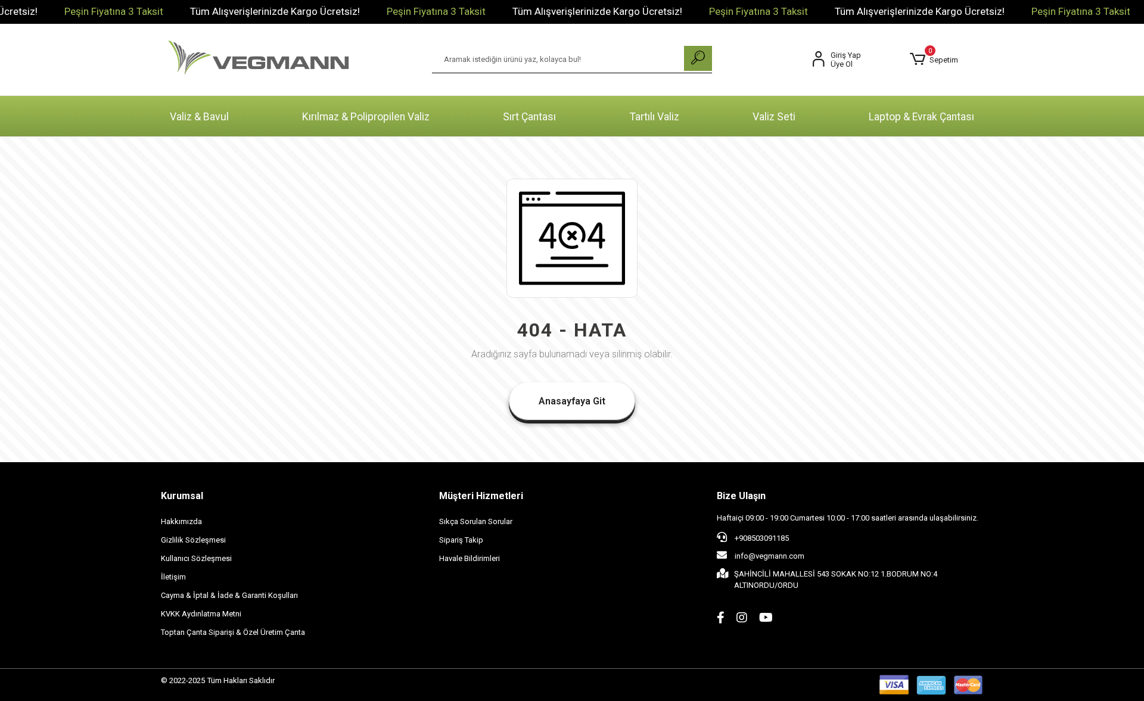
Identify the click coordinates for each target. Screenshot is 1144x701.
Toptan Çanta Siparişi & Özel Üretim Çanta (233, 632)
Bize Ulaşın (741, 495)
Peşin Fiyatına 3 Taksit (113, 11)
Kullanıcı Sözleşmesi (196, 558)
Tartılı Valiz (654, 117)
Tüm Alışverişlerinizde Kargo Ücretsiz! (275, 11)
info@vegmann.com (769, 556)
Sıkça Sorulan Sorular (475, 521)
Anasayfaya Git (572, 401)
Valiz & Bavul (199, 117)
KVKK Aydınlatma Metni (201, 613)
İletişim (173, 576)
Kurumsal (182, 495)
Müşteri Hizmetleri (481, 495)
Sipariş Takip (461, 539)
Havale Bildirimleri (469, 558)
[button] (934, 59)
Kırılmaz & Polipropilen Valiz (366, 117)
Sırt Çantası (529, 117)
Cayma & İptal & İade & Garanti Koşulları (229, 595)
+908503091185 (761, 538)
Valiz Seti (774, 117)
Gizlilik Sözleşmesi (193, 539)
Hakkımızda (181, 521)
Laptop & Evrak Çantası (921, 117)
